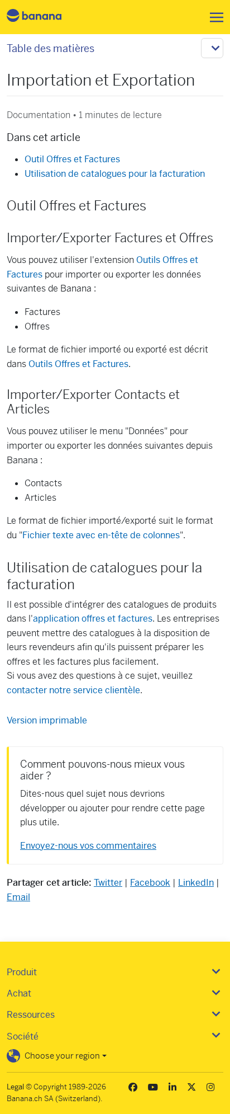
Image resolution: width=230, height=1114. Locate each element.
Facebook (150, 883)
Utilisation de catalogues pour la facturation (115, 174)
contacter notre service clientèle (73, 690)
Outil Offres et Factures (72, 159)
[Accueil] (43, 17)
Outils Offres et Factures (78, 364)
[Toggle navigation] (213, 17)
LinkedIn (196, 883)
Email (18, 897)
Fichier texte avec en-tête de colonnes (101, 535)
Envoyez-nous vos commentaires (88, 846)
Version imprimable (47, 720)
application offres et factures (92, 618)
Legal (15, 1087)
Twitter (108, 883)
